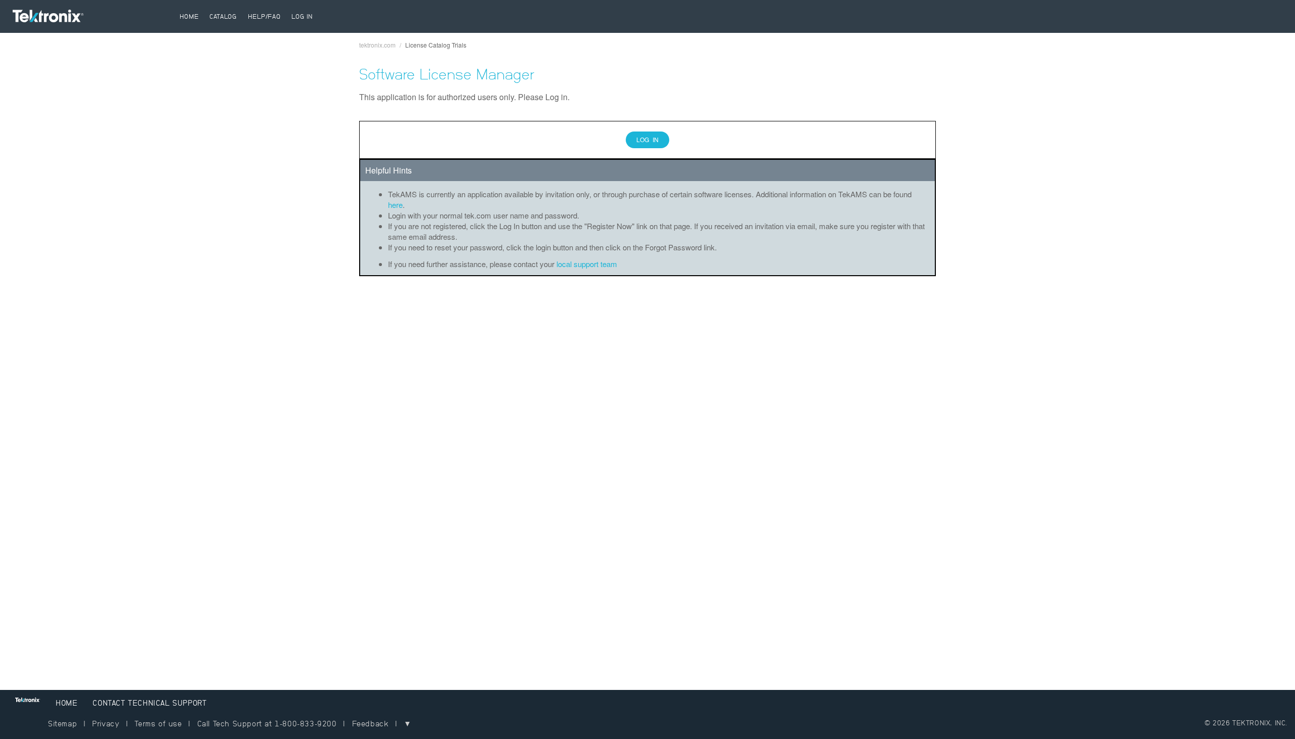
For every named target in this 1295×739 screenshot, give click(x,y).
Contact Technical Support (149, 703)
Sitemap (62, 723)
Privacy (105, 723)
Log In (302, 16)
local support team (586, 263)
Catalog (222, 16)
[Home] (93, 18)
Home (189, 16)
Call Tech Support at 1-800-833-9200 (267, 723)
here (395, 204)
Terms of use (158, 723)
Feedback (370, 723)
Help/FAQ (264, 16)
